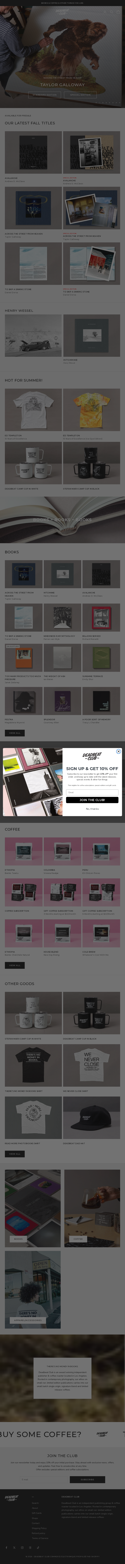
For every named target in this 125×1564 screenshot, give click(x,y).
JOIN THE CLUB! (92, 800)
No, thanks (92, 808)
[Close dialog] (118, 751)
